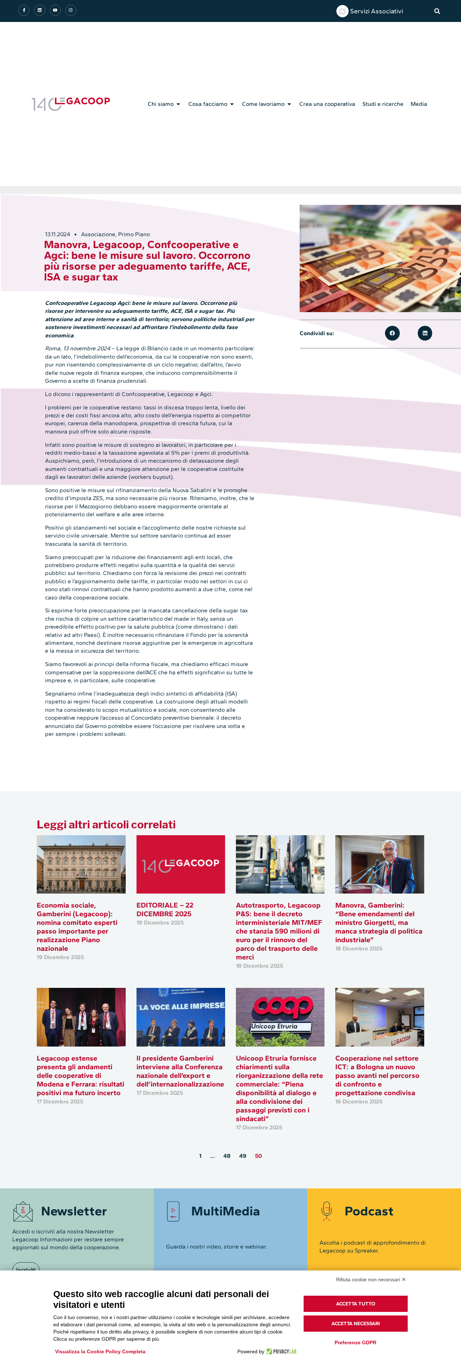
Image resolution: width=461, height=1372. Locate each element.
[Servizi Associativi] (342, 11)
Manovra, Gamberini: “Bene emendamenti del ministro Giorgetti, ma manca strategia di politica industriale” (378, 922)
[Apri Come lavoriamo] (289, 104)
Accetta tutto (355, 1304)
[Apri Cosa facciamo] (232, 104)
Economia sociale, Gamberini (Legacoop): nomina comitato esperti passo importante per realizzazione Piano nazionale (77, 927)
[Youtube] (55, 10)
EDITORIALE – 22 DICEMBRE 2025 (164, 909)
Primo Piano (134, 234)
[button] (437, 11)
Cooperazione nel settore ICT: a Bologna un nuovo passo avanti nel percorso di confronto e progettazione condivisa (377, 1075)
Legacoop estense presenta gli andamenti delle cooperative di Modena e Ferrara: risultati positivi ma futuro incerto (80, 1075)
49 (242, 1155)
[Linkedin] (39, 10)
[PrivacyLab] (280, 1351)
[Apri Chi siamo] (178, 104)
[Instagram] (70, 10)
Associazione (98, 234)
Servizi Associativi (376, 11)
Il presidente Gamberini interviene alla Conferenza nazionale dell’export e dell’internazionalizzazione (181, 1071)
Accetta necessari (355, 1324)
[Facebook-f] (24, 10)
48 (226, 1155)
